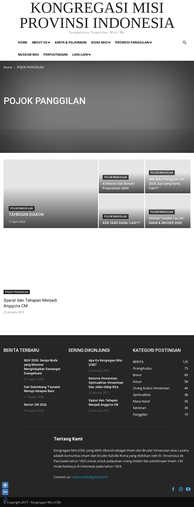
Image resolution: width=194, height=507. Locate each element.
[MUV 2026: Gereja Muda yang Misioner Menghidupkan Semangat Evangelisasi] (12, 364)
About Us (39, 42)
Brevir (59, 113)
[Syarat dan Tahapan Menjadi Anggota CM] (32, 273)
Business (122, 113)
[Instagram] (180, 488)
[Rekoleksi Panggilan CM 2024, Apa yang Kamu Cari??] (167, 176)
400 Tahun (12, 113)
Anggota (30, 113)
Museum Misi (28, 54)
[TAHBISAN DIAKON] (51, 200)
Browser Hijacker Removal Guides (90, 113)
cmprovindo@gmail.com (89, 477)
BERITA (45, 113)
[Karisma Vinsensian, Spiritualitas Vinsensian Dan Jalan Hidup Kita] (76, 382)
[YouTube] (188, 488)
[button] (184, 42)
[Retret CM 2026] (12, 409)
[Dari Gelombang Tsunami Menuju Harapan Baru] (12, 391)
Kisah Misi (99, 42)
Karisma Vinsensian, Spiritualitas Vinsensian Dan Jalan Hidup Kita (106, 383)
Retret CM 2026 (35, 405)
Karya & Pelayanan (71, 42)
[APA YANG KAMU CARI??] (121, 211)
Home (22, 42)
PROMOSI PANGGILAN (132, 42)
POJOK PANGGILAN (21, 208)
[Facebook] (173, 488)
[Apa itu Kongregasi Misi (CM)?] (76, 364)
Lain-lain (80, 54)
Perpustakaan (55, 54)
